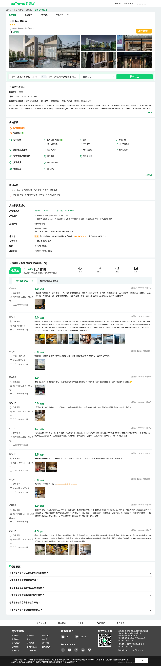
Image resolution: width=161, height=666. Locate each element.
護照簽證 (15, 650)
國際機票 (15, 635)
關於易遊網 (41, 623)
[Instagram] (76, 650)
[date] (26, 76)
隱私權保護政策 (71, 662)
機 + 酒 (44, 639)
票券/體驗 (16, 643)
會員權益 (62, 623)
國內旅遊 (30, 643)
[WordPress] (83, 650)
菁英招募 (120, 623)
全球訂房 (9, 9)
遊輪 (28, 639)
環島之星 (45, 643)
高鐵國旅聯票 (32, 650)
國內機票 (30, 635)
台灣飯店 (19, 9)
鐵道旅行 (15, 647)
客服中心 (118, 3)
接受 (141, 660)
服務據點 (101, 623)
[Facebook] (63, 650)
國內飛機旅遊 (32, 647)
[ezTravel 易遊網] (23, 3)
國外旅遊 (15, 639)
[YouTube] (70, 650)
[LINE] (90, 650)
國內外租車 (46, 647)
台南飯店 (28, 9)
